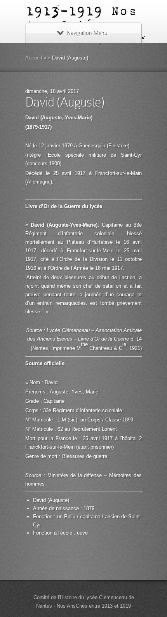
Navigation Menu (87, 33)
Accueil (33, 58)
